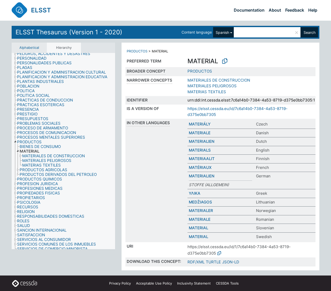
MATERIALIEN (201, 141)
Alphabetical (29, 47)
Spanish (222, 32)
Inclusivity (194, 283)
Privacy (120, 283)
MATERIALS (200, 150)
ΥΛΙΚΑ (194, 193)
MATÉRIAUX (200, 167)
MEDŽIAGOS (200, 202)
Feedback (294, 10)
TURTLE (213, 261)
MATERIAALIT (202, 158)
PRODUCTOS (137, 51)
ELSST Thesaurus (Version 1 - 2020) (69, 32)
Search (309, 32)
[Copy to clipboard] (224, 61)
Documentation (249, 10)
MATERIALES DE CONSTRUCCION (218, 80)
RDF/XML (196, 261)
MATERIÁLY (199, 124)
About (275, 10)
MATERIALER (201, 210)
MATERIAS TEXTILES (206, 91)
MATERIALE (199, 132)
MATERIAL (198, 227)
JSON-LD (230, 261)
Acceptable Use (154, 283)
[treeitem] (56, 53)
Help (312, 10)
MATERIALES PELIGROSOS (212, 85)
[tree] (63, 151)
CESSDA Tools (227, 283)
